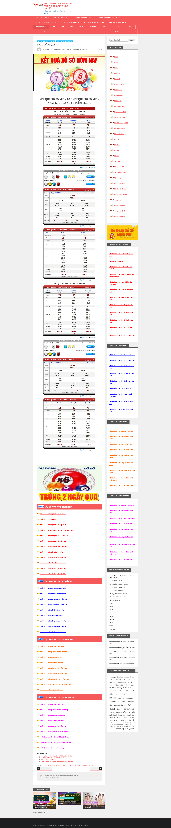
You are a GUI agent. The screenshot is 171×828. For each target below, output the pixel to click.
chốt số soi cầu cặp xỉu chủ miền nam (53, 668)
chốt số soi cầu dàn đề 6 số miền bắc (53, 557)
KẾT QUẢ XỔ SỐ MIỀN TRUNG (84, 765)
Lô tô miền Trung (120, 194)
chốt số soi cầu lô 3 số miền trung (121, 559)
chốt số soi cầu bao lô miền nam (51, 662)
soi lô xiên (124, 724)
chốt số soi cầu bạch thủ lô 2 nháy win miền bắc (57, 530)
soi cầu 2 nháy (126, 702)
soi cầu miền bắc (126, 709)
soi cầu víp (124, 715)
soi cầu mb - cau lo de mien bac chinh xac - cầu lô (57, 49)
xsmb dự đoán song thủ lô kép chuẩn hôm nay (122, 652)
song (50, 519)
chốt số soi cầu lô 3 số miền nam (51, 690)
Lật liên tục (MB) (120, 112)
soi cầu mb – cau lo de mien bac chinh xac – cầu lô (58, 6)
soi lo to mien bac (118, 724)
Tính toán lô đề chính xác (118, 22)
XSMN (62, 27)
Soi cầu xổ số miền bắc (83, 18)
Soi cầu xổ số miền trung (45, 22)
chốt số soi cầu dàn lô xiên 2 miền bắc (53, 599)
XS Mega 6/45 (119, 84)
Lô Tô (129, 27)
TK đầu (116, 156)
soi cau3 (124, 687)
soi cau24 (115, 690)
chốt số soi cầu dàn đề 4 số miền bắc (53, 552)
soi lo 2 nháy (125, 722)
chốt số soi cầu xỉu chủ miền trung (52, 704)
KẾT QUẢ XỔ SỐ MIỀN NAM (66, 765)
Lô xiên (117, 145)
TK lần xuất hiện (120, 172)
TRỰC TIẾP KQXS (41, 27)
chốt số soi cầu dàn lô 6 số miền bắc (53, 588)
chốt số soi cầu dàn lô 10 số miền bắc (53, 626)
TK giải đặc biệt (119, 167)
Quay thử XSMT (119, 211)
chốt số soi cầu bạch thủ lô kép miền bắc (54, 525)
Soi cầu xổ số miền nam (69, 22)
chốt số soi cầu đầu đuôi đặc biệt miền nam (55, 684)
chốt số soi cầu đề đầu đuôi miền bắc (53, 632)
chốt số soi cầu (121, 677)
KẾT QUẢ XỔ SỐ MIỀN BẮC (50, 765)
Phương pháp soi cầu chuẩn (94, 22)
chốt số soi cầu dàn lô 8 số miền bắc (53, 594)
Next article (94, 769)
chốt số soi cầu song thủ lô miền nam (53, 673)
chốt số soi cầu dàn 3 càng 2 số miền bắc (54, 621)
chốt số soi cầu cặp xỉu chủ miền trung (54, 726)
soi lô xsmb (129, 724)
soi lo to (131, 722)
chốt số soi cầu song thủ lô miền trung (54, 731)
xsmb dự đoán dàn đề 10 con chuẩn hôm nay (121, 642)
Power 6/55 (118, 95)
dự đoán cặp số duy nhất (123, 685)
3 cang (112, 677)
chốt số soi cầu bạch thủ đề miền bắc (53, 541)
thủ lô (54, 519)
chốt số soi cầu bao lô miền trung (52, 720)
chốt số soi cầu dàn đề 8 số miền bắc (53, 563)
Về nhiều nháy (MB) (121, 123)
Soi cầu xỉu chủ (118, 720)
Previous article (45, 769)
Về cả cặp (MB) (119, 117)
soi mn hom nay (119, 726)
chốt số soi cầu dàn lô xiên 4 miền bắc (53, 610)
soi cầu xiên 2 (118, 718)
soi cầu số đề (114, 715)
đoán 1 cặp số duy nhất (125, 729)
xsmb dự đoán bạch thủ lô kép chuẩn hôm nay (122, 658)
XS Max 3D (117, 101)
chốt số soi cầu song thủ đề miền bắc (53, 546)
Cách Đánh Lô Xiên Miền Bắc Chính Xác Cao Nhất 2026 (57, 756)
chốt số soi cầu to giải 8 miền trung (52, 715)
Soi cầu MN (129, 712)
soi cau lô (123, 690)
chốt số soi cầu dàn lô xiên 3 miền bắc (53, 604)
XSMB (53, 27)
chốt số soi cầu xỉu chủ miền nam (52, 646)
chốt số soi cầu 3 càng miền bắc (51, 615)
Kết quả (81, 27)
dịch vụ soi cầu (121, 680)
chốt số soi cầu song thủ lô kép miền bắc (54, 536)
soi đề (132, 726)
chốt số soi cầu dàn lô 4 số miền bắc (53, 574)
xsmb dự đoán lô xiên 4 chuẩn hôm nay (121, 663)
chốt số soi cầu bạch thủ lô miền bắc (53, 514)
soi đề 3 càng (112, 729)
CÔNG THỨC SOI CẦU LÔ (48, 760)
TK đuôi (117, 161)
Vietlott (93, 27)
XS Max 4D (118, 90)
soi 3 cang (118, 688)
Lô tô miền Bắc (119, 183)
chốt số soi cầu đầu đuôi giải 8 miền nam (54, 679)
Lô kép (116, 150)
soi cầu (116, 701)
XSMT (71, 27)
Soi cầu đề (129, 720)
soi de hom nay (113, 722)
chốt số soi (44, 519)
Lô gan (116, 139)
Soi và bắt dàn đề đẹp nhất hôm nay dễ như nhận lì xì (57, 761)
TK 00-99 (117, 178)
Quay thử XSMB (119, 205)
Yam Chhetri (84, 825)
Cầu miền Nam (119, 128)
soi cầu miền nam (116, 712)
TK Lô (117, 27)
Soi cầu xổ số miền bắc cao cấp (109, 18)
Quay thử (39, 31)
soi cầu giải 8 (123, 705)
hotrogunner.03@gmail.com (53, 777)
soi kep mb (119, 722)
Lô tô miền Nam (120, 189)
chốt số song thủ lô (116, 261)
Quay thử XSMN (119, 216)
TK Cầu (105, 27)
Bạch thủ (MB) (119, 106)
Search (132, 40)
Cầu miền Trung (119, 134)
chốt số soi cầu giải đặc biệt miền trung (54, 710)
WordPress (65, 825)
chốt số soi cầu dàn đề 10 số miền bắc (53, 568)
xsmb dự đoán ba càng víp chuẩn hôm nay (122, 647)
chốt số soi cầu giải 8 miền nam (51, 657)
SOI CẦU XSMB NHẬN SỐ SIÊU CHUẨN (52, 758)
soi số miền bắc (127, 726)
